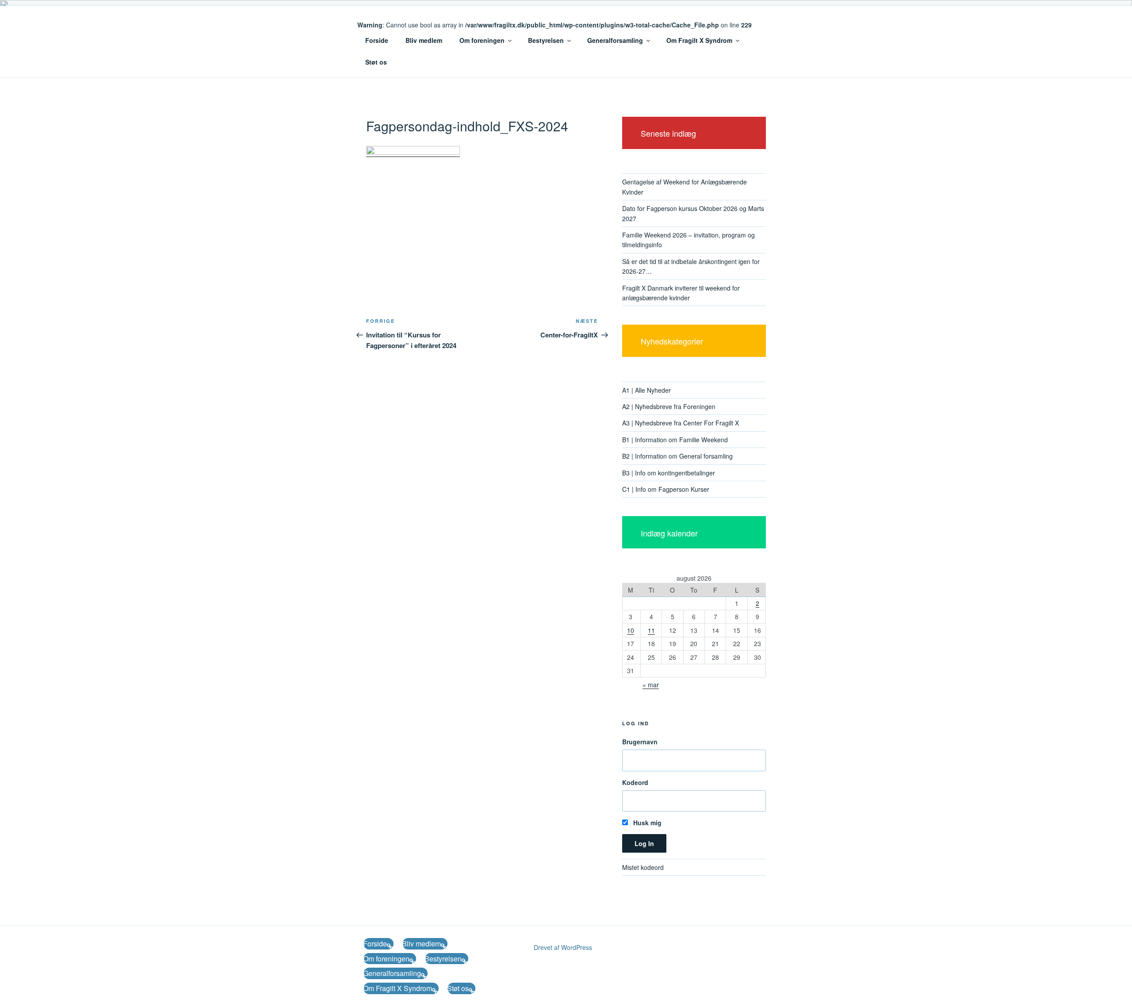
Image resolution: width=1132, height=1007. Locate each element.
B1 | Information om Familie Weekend (675, 439)
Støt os (376, 61)
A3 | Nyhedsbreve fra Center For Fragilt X (680, 422)
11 (651, 630)
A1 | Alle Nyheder (646, 390)
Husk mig (646, 822)
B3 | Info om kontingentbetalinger (668, 472)
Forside (376, 40)
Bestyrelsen (546, 40)
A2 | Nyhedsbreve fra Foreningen (668, 406)
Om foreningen (482, 40)
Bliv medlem (423, 40)
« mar (650, 684)
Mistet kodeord (643, 867)
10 (630, 630)
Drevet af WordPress (563, 947)
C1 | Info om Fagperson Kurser (665, 489)
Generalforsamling (615, 40)
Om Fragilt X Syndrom (699, 40)
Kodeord (635, 782)
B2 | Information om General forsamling (677, 456)
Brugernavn (640, 741)
